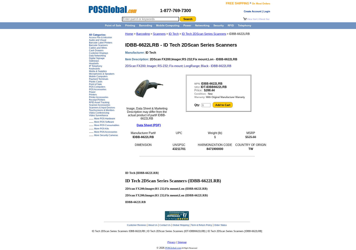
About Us (152, 225)
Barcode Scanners (98, 45)
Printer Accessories (98, 97)
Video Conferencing (99, 113)
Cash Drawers (96, 50)
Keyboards (94, 68)
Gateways (94, 61)
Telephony (244, 25)
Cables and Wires (98, 48)
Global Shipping (181, 225)
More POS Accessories (105, 132)
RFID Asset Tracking (99, 102)
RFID (231, 25)
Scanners (159, 33)
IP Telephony (95, 66)
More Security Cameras (106, 135)
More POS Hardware (104, 118)
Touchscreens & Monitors (101, 110)
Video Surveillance (98, 115)
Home (129, 33)
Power (187, 25)
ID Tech (174, 33)
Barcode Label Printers (100, 42)
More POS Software (104, 122)
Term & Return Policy (201, 225)
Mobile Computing (167, 25)
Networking (202, 25)
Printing (130, 25)
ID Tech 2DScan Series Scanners (204, 33)
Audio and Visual (97, 40)
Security (218, 25)
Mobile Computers (98, 76)
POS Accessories (97, 89)
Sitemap (182, 242)
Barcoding (145, 25)
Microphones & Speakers (101, 74)
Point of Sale (113, 25)
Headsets (94, 63)
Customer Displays (98, 53)
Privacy (171, 242)
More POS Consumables (106, 125)
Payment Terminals (98, 79)
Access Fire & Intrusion (100, 37)
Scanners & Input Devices (102, 107)
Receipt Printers (97, 100)
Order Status (220, 225)
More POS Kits (101, 128)
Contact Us (165, 225)
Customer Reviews (136, 225)
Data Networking (97, 55)
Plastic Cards (95, 81)
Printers (93, 94)
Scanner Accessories (99, 105)
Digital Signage (97, 58)
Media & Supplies (98, 71)
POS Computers (97, 87)
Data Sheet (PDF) (149, 125)
